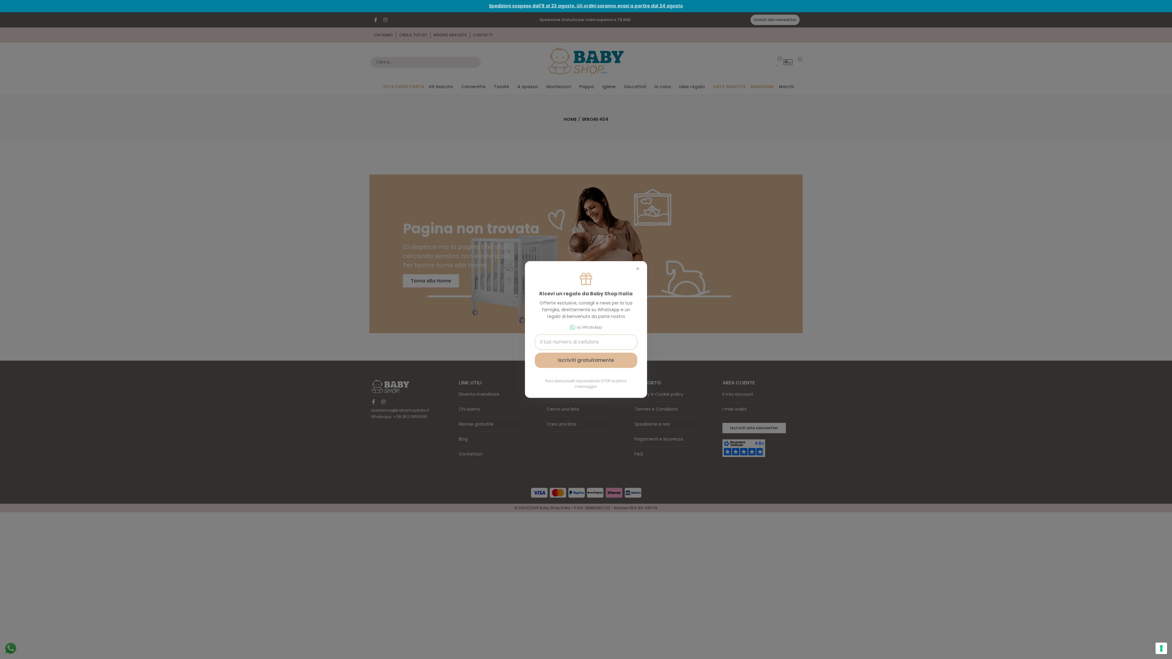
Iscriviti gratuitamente (586, 360)
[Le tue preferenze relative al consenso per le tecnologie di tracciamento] (1161, 648)
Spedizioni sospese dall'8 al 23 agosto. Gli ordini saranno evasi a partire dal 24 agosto (586, 6)
